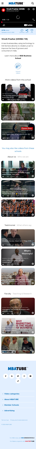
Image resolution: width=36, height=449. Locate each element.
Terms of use (5, 420)
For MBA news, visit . (22, 438)
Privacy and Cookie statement (19, 420)
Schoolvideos (18, 72)
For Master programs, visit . (22, 441)
